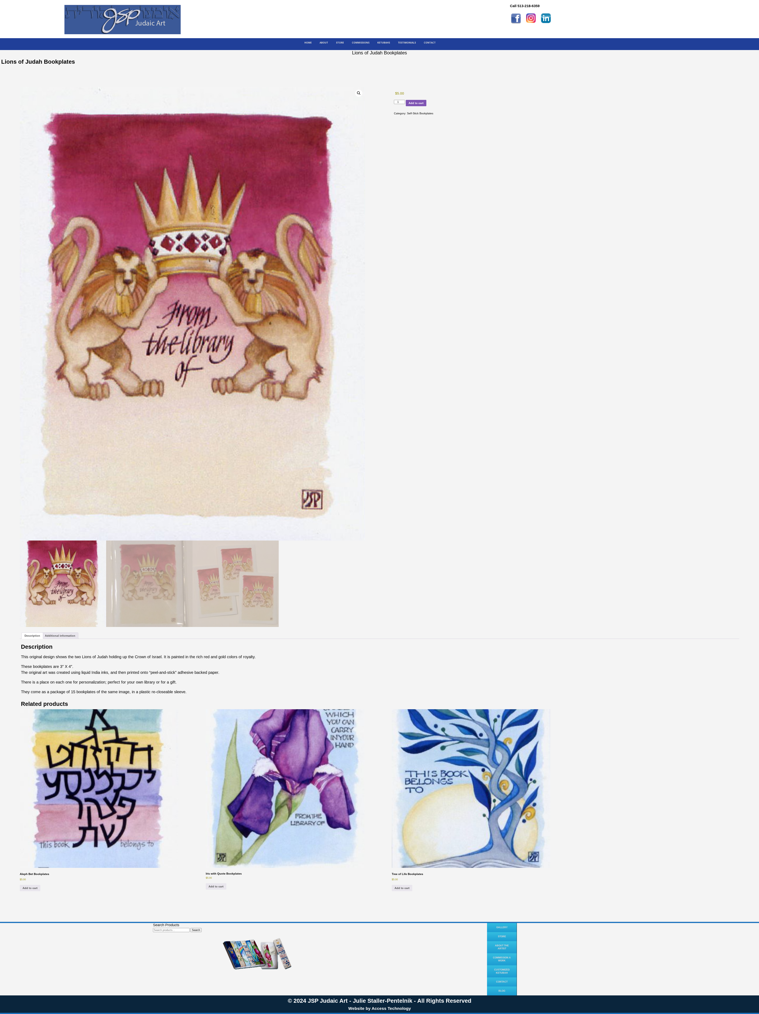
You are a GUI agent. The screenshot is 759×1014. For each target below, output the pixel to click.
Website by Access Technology (379, 1008)
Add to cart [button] (30, 888)
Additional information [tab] (60, 635)
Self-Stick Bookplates (420, 113)
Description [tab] (32, 635)
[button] (358, 93)
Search (196, 930)
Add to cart (416, 103)
